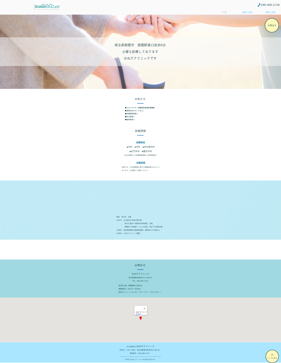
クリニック (140, 346)
